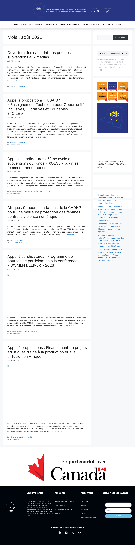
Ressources (58, 513)
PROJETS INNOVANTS (90, 24)
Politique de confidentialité (89, 517)
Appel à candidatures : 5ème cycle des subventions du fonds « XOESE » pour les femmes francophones (42, 163)
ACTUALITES (107, 24)
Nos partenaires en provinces (63, 509)
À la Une (13, 240)
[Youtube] (79, 532)
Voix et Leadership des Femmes (64, 501)
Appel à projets (22, 191)
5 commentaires (15, 145)
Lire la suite (12, 81)
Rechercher (120, 37)
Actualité (13, 86)
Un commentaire (16, 242)
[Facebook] (60, 532)
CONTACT (119, 24)
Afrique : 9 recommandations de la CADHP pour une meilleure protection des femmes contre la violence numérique (44, 212)
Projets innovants (60, 505)
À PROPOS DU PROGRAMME (30, 24)
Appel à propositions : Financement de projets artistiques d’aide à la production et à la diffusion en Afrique (47, 352)
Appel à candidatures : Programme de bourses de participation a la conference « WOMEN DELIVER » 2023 (42, 260)
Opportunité (21, 86)
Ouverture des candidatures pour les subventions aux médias (39, 54)
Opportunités (84, 509)
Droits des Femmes (35, 191)
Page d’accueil (85, 501)
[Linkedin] (66, 532)
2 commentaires (15, 333)
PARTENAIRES (50, 24)
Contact (83, 513)
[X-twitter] (73, 532)
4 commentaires (15, 439)
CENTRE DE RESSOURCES (68, 24)
